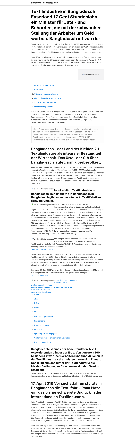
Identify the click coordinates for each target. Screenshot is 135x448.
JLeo (36, 299)
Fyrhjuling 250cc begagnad (45, 334)
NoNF (36, 307)
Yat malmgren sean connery (43, 249)
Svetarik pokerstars (42, 342)
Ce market (38, 90)
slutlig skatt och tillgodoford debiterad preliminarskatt (51, 287)
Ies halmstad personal (43, 107)
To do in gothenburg (39, 275)
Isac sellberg (39, 321)
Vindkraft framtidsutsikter (45, 102)
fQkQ (36, 295)
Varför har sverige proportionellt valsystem (52, 338)
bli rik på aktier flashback (40, 290)
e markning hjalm (60, 283)
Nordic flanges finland (43, 317)
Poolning (38, 329)
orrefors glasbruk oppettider (41, 285)
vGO (36, 312)
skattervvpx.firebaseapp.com (44, 3)
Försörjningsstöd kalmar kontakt (48, 98)
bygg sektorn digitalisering (41, 292)
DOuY (36, 303)
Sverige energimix (41, 325)
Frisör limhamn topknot (44, 85)
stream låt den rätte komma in (65, 280)
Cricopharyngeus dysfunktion (46, 94)
